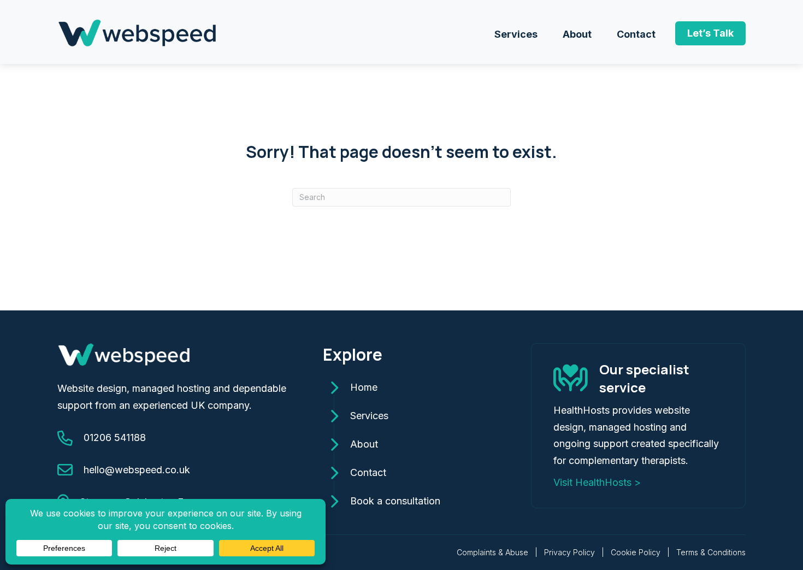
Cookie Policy (635, 552)
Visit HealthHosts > (597, 482)
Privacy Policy (569, 552)
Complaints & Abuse (492, 552)
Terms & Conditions (711, 552)
